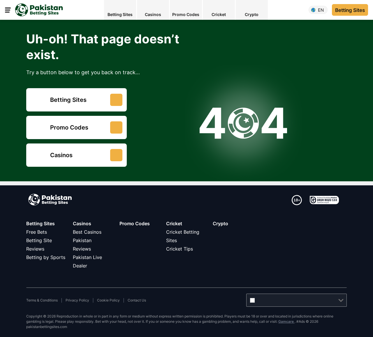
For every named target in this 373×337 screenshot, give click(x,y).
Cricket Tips (179, 249)
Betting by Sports (45, 257)
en (321, 10)
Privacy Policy (77, 300)
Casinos (82, 223)
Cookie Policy (108, 300)
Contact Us (137, 300)
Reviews (82, 249)
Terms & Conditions (42, 300)
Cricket (174, 223)
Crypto (220, 223)
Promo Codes (134, 223)
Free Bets (36, 232)
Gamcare (286, 321)
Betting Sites (40, 223)
